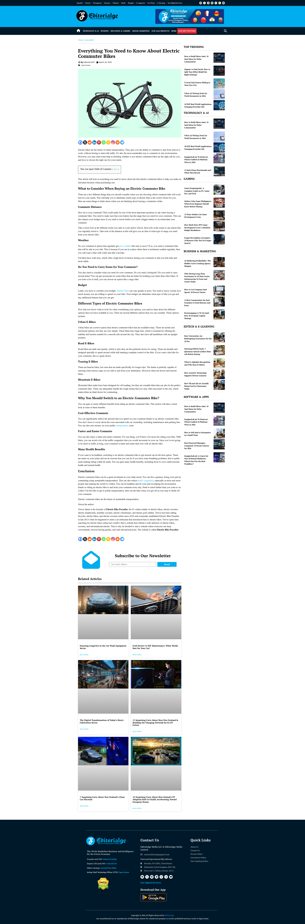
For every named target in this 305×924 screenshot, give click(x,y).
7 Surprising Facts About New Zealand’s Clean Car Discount (102, 798)
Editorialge (169, 915)
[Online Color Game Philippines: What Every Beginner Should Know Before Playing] (219, 202)
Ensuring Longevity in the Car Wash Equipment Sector (103, 646)
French (87, 3)
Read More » (84, 655)
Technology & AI (91, 31)
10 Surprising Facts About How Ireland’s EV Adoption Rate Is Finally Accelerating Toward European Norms (155, 799)
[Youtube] (223, 3)
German (107, 3)
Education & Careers (120, 31)
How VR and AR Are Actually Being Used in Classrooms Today (196, 386)
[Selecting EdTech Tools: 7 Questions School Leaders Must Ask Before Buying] (219, 350)
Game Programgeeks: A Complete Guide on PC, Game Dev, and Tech (196, 191)
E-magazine (140, 3)
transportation (122, 425)
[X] (85, 142)
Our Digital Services (175, 3)
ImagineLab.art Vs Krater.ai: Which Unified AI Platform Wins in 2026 (196, 159)
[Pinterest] (208, 3)
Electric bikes (123, 291)
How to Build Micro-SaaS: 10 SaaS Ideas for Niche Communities (196, 59)
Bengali (131, 3)
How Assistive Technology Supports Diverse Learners (195, 374)
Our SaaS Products (160, 31)
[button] (225, 31)
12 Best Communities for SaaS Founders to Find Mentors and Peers (197, 303)
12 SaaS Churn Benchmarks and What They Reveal (197, 171)
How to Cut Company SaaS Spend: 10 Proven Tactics (195, 290)
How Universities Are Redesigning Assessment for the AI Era (198, 338)
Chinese (116, 3)
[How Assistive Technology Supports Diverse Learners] (219, 374)
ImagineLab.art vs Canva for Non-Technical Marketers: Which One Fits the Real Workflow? (196, 460)
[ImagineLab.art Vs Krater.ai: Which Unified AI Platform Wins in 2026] (219, 158)
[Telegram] (122, 142)
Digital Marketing (141, 31)
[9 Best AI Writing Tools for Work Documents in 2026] (219, 94)
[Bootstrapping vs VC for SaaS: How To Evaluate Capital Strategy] (219, 314)
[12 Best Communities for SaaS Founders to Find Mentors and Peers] (219, 301)
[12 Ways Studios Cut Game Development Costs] (219, 215)
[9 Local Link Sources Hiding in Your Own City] (219, 83)
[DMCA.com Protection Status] (103, 889)
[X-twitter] (204, 3)
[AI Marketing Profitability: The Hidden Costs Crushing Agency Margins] (219, 262)
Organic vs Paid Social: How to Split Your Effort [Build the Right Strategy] (197, 72)
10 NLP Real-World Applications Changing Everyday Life (198, 105)
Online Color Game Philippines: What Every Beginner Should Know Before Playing (198, 204)
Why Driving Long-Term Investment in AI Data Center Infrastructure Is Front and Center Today (197, 277)
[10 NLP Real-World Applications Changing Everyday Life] (219, 105)
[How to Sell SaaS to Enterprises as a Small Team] (219, 433)
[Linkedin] (212, 3)
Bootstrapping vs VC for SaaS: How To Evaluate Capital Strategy (196, 316)
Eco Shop (151, 3)
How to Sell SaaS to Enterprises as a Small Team (197, 433)
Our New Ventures (187, 31)
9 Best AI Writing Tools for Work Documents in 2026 (195, 94)
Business (105, 31)
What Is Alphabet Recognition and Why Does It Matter (197, 363)
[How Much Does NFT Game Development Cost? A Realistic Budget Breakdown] (219, 226)
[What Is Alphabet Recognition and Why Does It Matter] (219, 363)
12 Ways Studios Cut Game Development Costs (195, 215)
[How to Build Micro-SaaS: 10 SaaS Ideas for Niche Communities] (219, 58)
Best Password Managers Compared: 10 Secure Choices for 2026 (196, 446)
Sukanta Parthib (110, 859)
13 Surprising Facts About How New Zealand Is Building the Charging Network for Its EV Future (155, 722)
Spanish (80, 3)
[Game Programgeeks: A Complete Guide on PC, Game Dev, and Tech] (219, 190)
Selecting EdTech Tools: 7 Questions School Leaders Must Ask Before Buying (197, 351)
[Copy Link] (108, 142)
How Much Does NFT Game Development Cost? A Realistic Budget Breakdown (197, 227)
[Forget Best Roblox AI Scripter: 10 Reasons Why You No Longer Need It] (219, 239)
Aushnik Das (111, 863)
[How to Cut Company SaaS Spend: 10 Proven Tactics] (219, 291)
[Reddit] (90, 142)
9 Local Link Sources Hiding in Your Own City (197, 83)
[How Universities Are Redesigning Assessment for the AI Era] (219, 337)
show (116, 169)
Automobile (89, 40)
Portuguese (97, 3)
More (173, 31)
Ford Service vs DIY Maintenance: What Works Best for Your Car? (155, 646)
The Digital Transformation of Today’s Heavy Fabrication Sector (102, 721)
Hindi (123, 3)
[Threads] (219, 3)
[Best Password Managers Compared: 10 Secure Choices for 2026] (219, 444)
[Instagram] (216, 3)
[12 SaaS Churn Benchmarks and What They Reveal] (219, 171)
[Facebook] (200, 3)
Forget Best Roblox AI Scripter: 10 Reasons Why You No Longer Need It (197, 240)
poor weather (125, 246)
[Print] (117, 142)
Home (81, 40)
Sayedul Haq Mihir (108, 868)
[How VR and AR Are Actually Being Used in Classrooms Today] (219, 385)
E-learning (161, 3)
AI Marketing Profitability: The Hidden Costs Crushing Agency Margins (197, 263)
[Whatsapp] (104, 142)
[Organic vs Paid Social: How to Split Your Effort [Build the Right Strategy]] (219, 71)
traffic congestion (146, 480)
